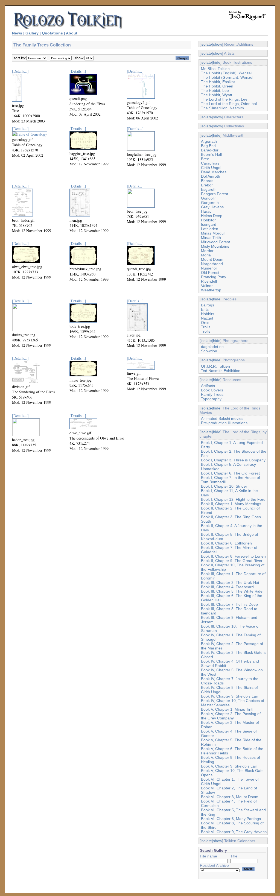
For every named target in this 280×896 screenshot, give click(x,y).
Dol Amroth (210, 176)
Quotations (52, 33)
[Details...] (20, 71)
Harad (206, 211)
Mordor (207, 250)
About (71, 33)
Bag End (208, 146)
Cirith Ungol (211, 167)
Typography (211, 399)
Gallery (32, 33)
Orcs (205, 322)
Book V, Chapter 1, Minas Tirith (228, 709)
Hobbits (207, 314)
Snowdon (209, 351)
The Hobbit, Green (217, 86)
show (217, 44)
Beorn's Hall (211, 154)
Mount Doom (212, 259)
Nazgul (207, 318)
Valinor (207, 285)
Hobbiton (209, 220)
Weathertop (211, 290)
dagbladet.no (212, 346)
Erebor (207, 185)
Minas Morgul (212, 233)
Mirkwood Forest (215, 242)
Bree (205, 159)
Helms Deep (211, 215)
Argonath (209, 141)
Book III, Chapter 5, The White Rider (232, 591)
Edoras (207, 180)
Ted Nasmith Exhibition (220, 370)
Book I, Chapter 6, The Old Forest (230, 473)
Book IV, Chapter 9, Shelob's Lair (229, 696)
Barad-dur (209, 150)
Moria (206, 255)
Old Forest (210, 272)
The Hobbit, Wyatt (216, 95)
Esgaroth (209, 189)
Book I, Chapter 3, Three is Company (233, 460)
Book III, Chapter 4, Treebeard (227, 587)
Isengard (208, 224)
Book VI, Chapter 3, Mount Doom (229, 797)
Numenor (209, 268)
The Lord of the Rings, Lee (224, 99)
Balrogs (207, 305)
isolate (206, 44)
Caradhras (210, 163)
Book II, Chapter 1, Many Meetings (231, 504)
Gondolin (209, 198)
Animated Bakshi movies (222, 418)
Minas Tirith (211, 237)
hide (216, 62)
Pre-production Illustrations (224, 423)
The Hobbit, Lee (215, 90)
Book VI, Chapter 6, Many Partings (231, 818)
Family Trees (212, 394)
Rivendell (209, 281)
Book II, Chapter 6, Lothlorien (226, 543)
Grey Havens (212, 207)
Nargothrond (212, 264)
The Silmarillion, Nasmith (222, 108)
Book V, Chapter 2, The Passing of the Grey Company (231, 715)
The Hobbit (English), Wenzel (226, 73)
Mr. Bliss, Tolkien (215, 68)
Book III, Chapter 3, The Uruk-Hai (230, 582)
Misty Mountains (215, 246)
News (17, 33)
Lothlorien (209, 229)
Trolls (205, 327)
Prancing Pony (213, 277)
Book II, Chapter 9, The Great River (231, 560)
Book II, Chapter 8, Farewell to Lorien (233, 556)
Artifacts (208, 385)
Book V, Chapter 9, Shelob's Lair (229, 766)
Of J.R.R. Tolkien (215, 366)
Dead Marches (213, 172)
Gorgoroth (210, 202)
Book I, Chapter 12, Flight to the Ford (233, 499)
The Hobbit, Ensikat (218, 82)
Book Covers (212, 390)
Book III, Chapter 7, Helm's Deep (229, 604)
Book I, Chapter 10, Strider (224, 486)
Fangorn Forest (214, 194)
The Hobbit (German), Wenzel (227, 77)
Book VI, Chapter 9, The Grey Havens (234, 832)
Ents (205, 309)
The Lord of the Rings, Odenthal (229, 103)
